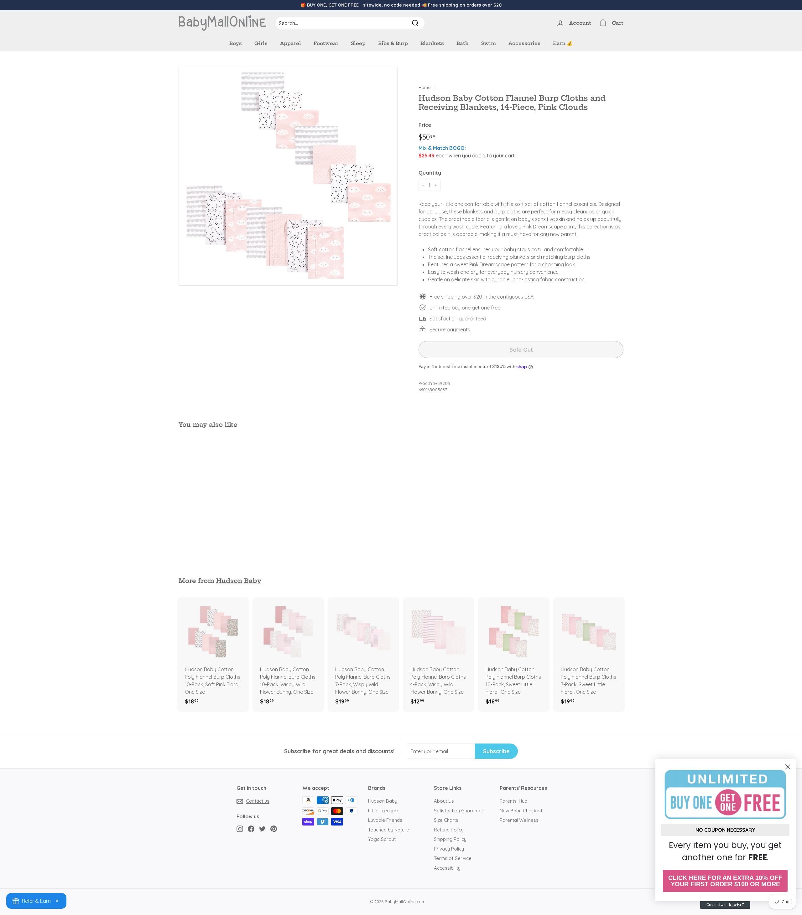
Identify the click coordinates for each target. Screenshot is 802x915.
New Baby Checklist (521, 811)
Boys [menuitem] (235, 43)
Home (424, 87)
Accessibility (447, 868)
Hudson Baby (238, 581)
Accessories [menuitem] (524, 43)
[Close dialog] (787, 766)
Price (425, 124)
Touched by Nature (388, 830)
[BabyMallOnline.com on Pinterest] (273, 828)
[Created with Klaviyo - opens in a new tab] (725, 905)
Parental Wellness (519, 820)
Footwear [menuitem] (326, 43)
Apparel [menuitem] (290, 43)
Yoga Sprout (382, 839)
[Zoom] (288, 176)
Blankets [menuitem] (432, 43)
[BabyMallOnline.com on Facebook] (251, 828)
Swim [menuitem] (488, 43)
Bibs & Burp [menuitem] (393, 43)
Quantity (430, 172)
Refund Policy (449, 830)
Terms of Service (452, 858)
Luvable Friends (385, 820)
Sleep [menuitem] (358, 43)
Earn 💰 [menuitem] (563, 43)
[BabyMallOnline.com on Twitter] (262, 828)
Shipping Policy (450, 839)
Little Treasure (383, 811)
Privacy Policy (449, 849)
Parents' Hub (513, 801)
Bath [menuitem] (462, 43)
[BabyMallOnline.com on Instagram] (240, 828)
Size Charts (446, 820)
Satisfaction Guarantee (459, 811)
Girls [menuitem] (261, 43)
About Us (444, 801)
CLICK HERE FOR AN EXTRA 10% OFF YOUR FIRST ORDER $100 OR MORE (725, 880)
